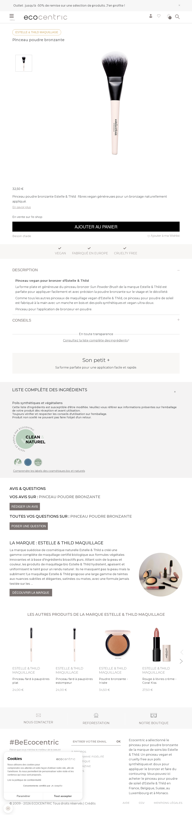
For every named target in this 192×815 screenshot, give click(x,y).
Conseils (21, 320)
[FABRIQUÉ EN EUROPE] (28, 462)
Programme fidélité (87, 756)
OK (118, 741)
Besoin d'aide (21, 236)
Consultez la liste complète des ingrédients (95, 340)
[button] (8, 808)
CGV (142, 802)
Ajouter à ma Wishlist (165, 235)
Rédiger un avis (24, 506)
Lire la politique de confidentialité (24, 780)
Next (181, 659)
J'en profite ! (115, 5)
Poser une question (28, 526)
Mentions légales (168, 802)
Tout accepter (63, 796)
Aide (126, 802)
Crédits (90, 803)
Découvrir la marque (30, 592)
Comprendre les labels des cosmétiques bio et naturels (49, 471)
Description (25, 270)
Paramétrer (23, 796)
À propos (78, 751)
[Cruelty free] (38, 462)
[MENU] (15, 16)
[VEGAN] (17, 462)
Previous (181, 650)
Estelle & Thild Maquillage (36, 32)
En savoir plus (21, 207)
